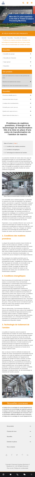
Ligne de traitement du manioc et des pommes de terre (16, 76)
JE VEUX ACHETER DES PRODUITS (15, 33)
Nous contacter (11, 447)
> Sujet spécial (6, 62)
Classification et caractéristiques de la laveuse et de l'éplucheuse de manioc (18, 412)
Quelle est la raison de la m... (10, 111)
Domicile (4, 38)
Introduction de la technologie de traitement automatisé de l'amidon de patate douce (18, 409)
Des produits (10, 426)
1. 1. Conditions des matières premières (14, 146)
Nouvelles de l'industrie (20, 38)
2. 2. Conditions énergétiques (12, 149)
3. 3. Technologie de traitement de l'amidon (15, 152)
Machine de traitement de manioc (12, 81)
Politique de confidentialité (21, 468)
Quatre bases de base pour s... (11, 115)
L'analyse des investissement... (11, 103)
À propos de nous (11, 431)
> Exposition (6, 66)
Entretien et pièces (12, 441)
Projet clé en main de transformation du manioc (15, 85)
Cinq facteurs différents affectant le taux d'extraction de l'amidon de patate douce (18, 414)
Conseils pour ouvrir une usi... (11, 107)
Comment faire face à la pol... (10, 99)
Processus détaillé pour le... (10, 95)
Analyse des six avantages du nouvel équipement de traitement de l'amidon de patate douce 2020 (18, 407)
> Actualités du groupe (9, 54)
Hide (15, 143)
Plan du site (10, 468)
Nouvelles (10, 38)
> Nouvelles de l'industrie (9, 58)
